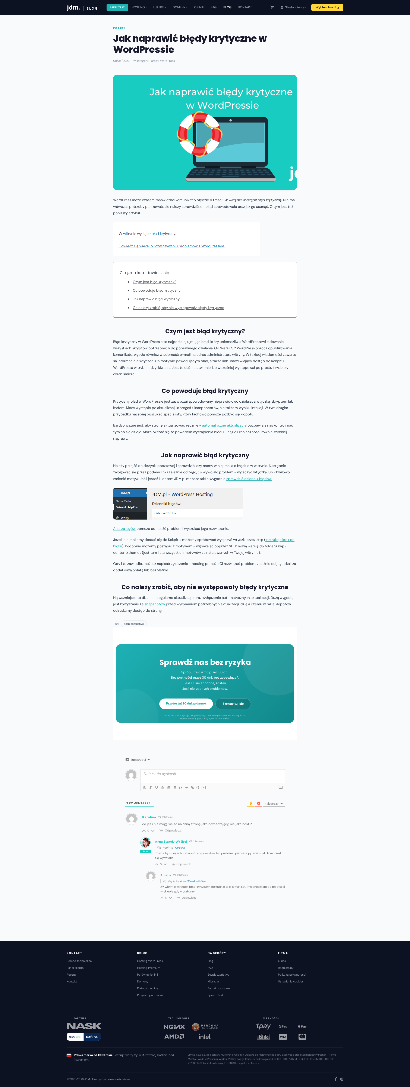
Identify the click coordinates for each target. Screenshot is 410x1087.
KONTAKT (245, 7)
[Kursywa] (151, 787)
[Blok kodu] (186, 787)
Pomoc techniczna (79, 961)
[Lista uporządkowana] (168, 787)
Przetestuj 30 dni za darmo (186, 703)
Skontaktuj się (233, 704)
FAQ (214, 7)
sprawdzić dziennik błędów (249, 478)
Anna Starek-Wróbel (193, 881)
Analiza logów (124, 528)
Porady (119, 28)
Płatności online (147, 988)
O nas (282, 961)
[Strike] (162, 787)
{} (197, 787)
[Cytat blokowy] (180, 787)
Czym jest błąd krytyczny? (154, 281)
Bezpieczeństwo (218, 974)
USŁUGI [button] (158, 7)
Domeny (142, 981)
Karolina (179, 847)
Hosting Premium (148, 968)
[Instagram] (341, 1079)
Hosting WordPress (150, 961)
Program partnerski (150, 995)
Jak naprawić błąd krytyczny (156, 299)
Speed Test (215, 995)
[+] (204, 787)
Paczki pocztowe (219, 988)
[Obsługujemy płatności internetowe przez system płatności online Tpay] (84, 1037)
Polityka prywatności (292, 974)
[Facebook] (336, 1079)
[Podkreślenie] (157, 787)
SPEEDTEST (117, 7)
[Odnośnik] (192, 787)
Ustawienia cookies (291, 981)
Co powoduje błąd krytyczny (156, 290)
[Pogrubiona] (145, 787)
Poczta (71, 974)
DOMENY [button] (179, 7)
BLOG (227, 7)
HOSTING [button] (138, 7)
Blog (210, 961)
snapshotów (155, 604)
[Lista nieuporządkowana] (174, 787)
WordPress (167, 61)
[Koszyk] (271, 7)
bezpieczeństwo (134, 624)
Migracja (213, 981)
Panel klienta (75, 968)
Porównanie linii (147, 974)
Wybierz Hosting (327, 7)
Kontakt (72, 981)
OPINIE (199, 7)
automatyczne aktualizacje (224, 425)
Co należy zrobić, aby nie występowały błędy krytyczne (178, 307)
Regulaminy (286, 968)
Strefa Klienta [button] (294, 7)
